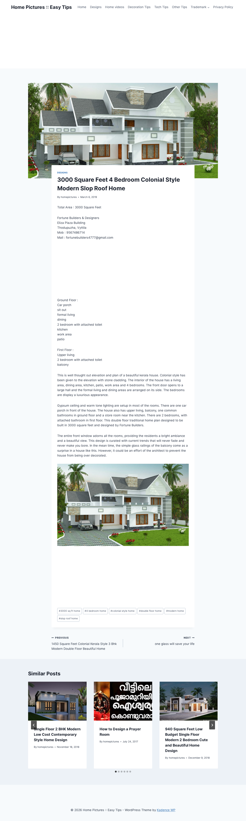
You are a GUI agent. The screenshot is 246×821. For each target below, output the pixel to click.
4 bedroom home (95, 610)
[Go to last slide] (34, 725)
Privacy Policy (223, 7)
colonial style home (123, 610)
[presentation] (57, 701)
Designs (96, 7)
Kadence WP (166, 810)
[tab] (116, 772)
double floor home (150, 610)
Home (82, 7)
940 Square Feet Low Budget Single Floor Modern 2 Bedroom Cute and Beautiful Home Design (186, 740)
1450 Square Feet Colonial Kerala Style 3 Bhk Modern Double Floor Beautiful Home (84, 643)
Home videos (114, 7)
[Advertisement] (123, 41)
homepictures (69, 197)
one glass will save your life (174, 641)
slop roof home (68, 618)
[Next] (212, 725)
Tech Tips (161, 7)
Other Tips (179, 7)
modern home (175, 610)
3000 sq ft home (69, 610)
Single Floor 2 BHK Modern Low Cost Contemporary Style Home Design (57, 734)
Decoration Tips (139, 7)
